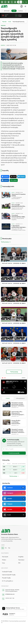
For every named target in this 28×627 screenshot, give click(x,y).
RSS (19, 563)
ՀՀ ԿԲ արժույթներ (7, 581)
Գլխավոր (4, 21)
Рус (23, 2)
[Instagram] (5, 2)
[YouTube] (15, 2)
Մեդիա (4, 559)
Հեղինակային (6, 10)
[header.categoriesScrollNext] (26, 11)
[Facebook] (2, 2)
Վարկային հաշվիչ (7, 571)
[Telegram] (8, 2)
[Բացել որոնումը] (18, 2)
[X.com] (11, 2)
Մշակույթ (20, 10)
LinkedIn (6, 180)
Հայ (21, 2)
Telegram (22, 176)
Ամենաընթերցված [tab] (20, 398)
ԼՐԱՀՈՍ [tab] (8, 398)
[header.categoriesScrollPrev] (2, 11)
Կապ (3, 563)
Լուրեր (14, 10)
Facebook (6, 176)
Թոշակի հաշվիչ (6, 577)
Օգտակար (21, 559)
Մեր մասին (5, 556)
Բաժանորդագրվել (14, 453)
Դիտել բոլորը (13, 476)
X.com (14, 176)
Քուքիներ (20, 556)
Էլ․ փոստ (15, 180)
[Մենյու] (25, 6)
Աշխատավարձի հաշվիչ (8, 574)
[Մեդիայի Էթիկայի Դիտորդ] (21, 6)
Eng (26, 2)
